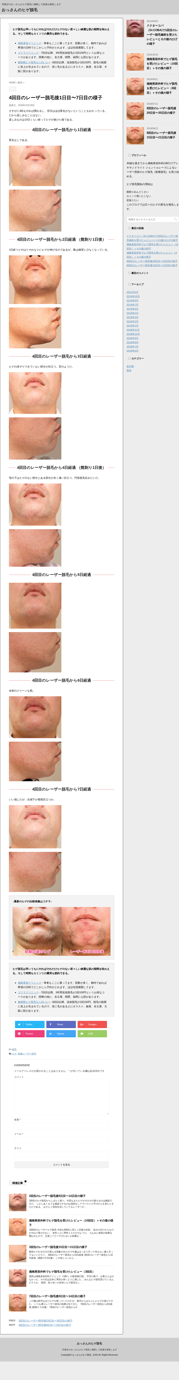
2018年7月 (132, 346)
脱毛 (14, 1049)
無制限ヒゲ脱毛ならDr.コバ (34, 62)
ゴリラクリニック (28, 52)
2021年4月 (132, 292)
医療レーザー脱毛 (27, 1053)
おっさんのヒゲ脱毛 (20, 10)
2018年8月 (132, 342)
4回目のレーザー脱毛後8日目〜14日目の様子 (45, 1324)
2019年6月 (132, 309)
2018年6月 (132, 350)
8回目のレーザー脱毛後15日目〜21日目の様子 (152, 265)
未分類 (130, 366)
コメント (19, 1076)
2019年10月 (133, 296)
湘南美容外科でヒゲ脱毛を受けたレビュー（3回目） (62, 1271)
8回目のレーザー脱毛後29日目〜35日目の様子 (152, 261)
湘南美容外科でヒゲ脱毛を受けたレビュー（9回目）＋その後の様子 (162, 88)
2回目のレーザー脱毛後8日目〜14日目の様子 (57, 1195)
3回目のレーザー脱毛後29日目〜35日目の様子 (46, 1320)
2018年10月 (133, 334)
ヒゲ (14, 1053)
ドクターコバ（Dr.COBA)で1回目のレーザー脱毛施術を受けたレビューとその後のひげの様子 (162, 34)
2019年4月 (132, 313)
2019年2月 (132, 321)
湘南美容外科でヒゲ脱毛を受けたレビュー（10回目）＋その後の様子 (162, 64)
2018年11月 (133, 329)
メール (18, 1133)
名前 (17, 1119)
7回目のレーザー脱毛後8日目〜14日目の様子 (57, 1296)
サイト (18, 1148)
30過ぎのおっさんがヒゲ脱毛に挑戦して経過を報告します (89, 1349)
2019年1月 (132, 325)
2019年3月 (132, 317)
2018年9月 (132, 338)
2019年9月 (132, 300)
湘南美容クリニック (29, 43)
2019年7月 (132, 304)
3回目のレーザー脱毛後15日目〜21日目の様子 (58, 1247)
